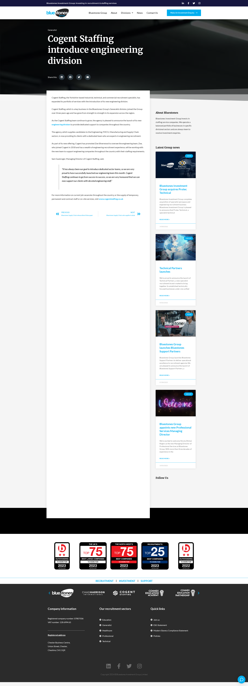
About (114, 12)
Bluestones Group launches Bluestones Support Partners (172, 348)
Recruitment (105, 580)
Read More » (165, 219)
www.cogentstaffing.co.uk (111, 199)
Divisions (126, 12)
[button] (62, 77)
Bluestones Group (98, 12)
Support (147, 580)
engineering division (61, 124)
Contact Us (152, 12)
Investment (127, 580)
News (140, 12)
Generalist (52, 30)
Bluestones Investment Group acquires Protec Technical (173, 189)
